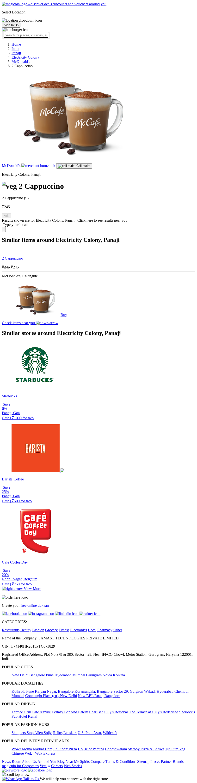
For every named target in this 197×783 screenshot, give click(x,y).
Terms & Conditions (120, 761)
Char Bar (96, 712)
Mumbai (78, 675)
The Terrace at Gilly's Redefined (153, 712)
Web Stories (73, 766)
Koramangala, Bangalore (93, 691)
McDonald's (11, 166)
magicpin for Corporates (20, 766)
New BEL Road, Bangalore (99, 696)
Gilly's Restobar (116, 712)
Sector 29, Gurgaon (128, 691)
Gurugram (94, 675)
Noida (107, 675)
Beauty (25, 630)
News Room (11, 761)
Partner (166, 761)
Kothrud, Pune (23, 691)
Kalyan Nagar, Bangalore (54, 691)
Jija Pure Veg (175, 749)
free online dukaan (35, 605)
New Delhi (20, 675)
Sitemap (143, 761)
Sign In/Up (11, 25)
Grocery (51, 630)
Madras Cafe (42, 749)
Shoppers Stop (23, 733)
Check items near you (19, 323)
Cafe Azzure (41, 712)
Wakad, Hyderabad (158, 691)
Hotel (92, 630)
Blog (61, 761)
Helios (57, 733)
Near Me (72, 761)
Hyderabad (63, 675)
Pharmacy (104, 630)
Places (155, 761)
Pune (50, 675)
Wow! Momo (22, 749)
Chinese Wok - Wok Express (33, 753)
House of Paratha (91, 749)
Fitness (64, 630)
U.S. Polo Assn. (90, 733)
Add (6, 216)
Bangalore (37, 675)
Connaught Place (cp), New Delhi (51, 696)
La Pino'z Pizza (65, 749)
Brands (178, 761)
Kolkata (119, 675)
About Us (29, 761)
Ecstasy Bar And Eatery (70, 712)
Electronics (78, 630)
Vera (43, 766)
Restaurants (10, 630)
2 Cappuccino (12, 258)
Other (117, 630)
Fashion (38, 630)
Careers (57, 766)
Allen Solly (43, 733)
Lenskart (70, 733)
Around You (46, 761)
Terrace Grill (21, 712)
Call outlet (82, 166)
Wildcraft (110, 733)
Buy (64, 315)
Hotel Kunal (27, 716)
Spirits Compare (92, 761)
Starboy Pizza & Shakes (146, 749)
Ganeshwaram (116, 749)
